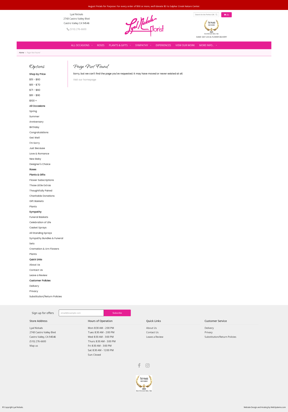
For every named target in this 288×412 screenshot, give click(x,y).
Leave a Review (38, 275)
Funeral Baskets (38, 217)
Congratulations (38, 132)
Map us (34, 345)
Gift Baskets (36, 201)
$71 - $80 (34, 90)
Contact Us (36, 270)
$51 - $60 (34, 79)
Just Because (37, 148)
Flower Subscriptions (41, 180)
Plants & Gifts (118, 45)
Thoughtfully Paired (40, 190)
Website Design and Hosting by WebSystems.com (265, 407)
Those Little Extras (40, 185)
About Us (34, 264)
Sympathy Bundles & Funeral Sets (46, 241)
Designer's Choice (39, 164)
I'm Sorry (34, 143)
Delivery (34, 286)
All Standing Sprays (40, 233)
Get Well (34, 137)
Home (21, 52)
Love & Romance (39, 153)
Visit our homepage (84, 79)
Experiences (163, 45)
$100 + (33, 100)
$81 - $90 (34, 95)
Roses (100, 45)
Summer (34, 116)
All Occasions (80, 45)
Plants (33, 206)
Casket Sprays (37, 227)
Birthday (34, 127)
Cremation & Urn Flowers (44, 249)
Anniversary (36, 121)
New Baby (35, 159)
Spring (33, 111)
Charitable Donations (42, 196)
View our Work (185, 45)
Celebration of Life (40, 222)
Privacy (33, 291)
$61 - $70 (34, 84)
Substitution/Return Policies (45, 296)
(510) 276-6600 (77, 29)
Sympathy (141, 45)
